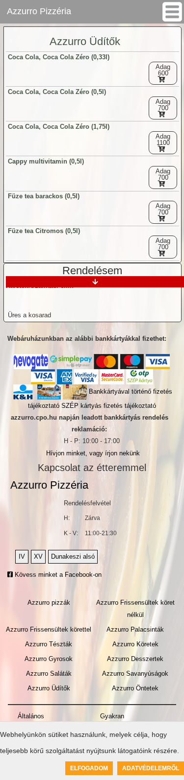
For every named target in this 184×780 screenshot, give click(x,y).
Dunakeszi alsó (73, 556)
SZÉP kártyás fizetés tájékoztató (108, 405)
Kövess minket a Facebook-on (57, 574)
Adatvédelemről (150, 768)
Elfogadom (89, 768)
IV (22, 556)
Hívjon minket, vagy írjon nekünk (93, 453)
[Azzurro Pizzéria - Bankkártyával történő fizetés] (31, 361)
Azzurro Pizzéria (39, 11)
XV (38, 556)
